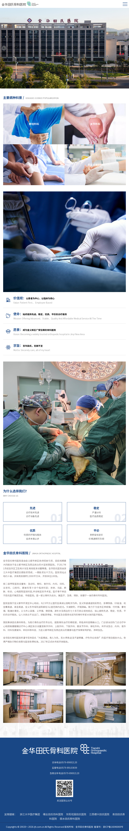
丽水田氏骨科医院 (70, 818)
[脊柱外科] (33, 105)
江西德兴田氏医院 (99, 814)
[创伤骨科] (33, 146)
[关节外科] (95, 105)
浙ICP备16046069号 (113, 826)
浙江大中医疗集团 (30, 814)
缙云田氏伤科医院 (53, 814)
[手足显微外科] (95, 146)
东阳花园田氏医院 (76, 814)
